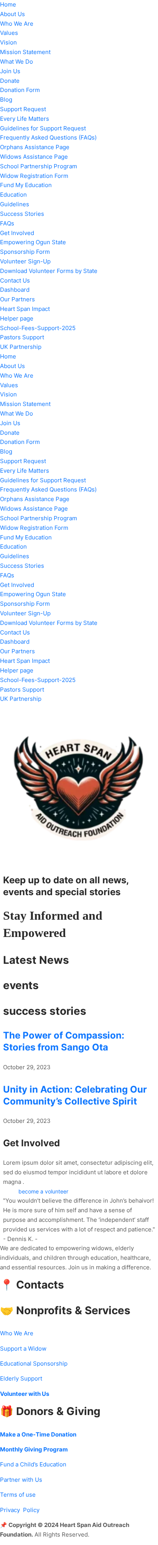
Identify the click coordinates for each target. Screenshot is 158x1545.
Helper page (16, 318)
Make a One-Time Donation (38, 1434)
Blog (6, 99)
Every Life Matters (24, 118)
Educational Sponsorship (33, 1363)
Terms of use (18, 1494)
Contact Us (15, 280)
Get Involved (17, 233)
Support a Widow (23, 1348)
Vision (8, 42)
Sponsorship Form (25, 251)
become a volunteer (43, 1191)
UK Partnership (20, 347)
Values (9, 33)
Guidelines (14, 204)
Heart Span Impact (25, 309)
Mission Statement (25, 52)
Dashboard (15, 289)
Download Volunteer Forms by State (48, 271)
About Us (12, 14)
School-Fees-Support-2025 (38, 328)
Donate (10, 80)
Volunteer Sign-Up (25, 261)
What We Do (16, 61)
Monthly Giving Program (34, 1449)
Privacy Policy (20, 1510)
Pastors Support (22, 337)
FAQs (7, 223)
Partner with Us (21, 1479)
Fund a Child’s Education (33, 1464)
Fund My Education (26, 185)
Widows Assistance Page (34, 156)
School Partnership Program (38, 166)
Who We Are (16, 23)
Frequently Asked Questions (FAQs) (48, 137)
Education (13, 194)
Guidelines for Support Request (43, 128)
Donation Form (20, 90)
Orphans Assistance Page (34, 147)
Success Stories (22, 213)
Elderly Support (21, 1378)
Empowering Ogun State (33, 242)
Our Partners (17, 299)
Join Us (10, 71)
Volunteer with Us (24, 1393)
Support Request (23, 109)
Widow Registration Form (34, 176)
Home (8, 4)
